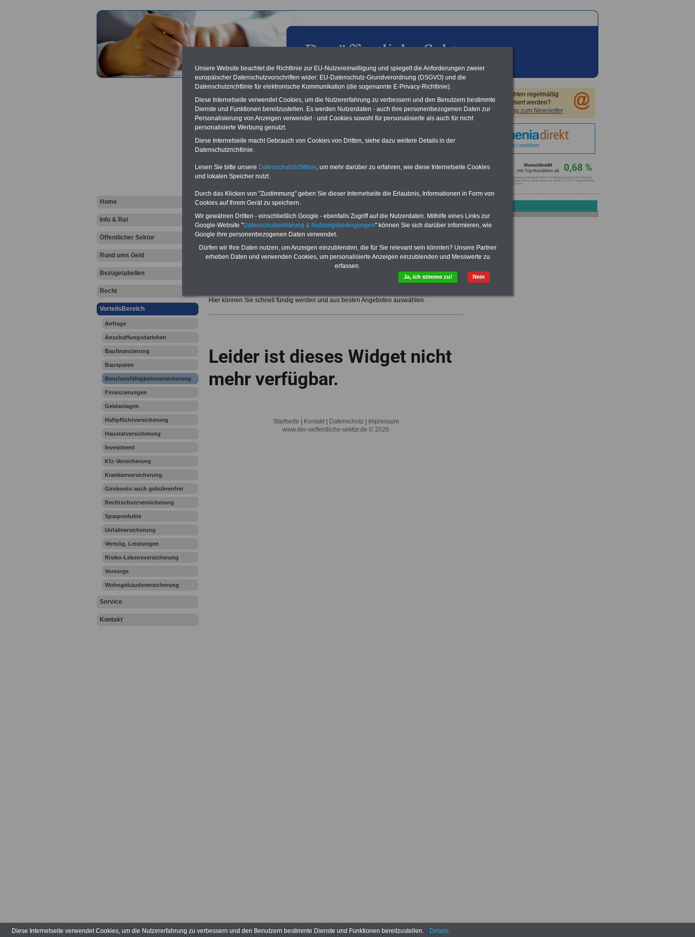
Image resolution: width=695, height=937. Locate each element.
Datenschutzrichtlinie (287, 167)
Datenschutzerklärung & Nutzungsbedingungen (309, 225)
